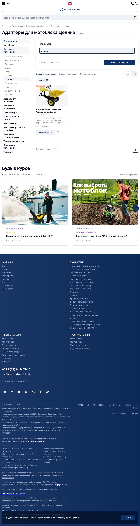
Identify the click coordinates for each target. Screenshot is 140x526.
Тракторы (8, 152)
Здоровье (6, 358)
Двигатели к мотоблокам (9, 146)
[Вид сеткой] (128, 74)
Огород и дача (9, 345)
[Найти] (135, 17)
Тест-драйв (7, 276)
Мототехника (76, 338)
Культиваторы (10, 112)
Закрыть (128, 517)
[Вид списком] (134, 74)
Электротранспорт (10, 351)
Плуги (7, 72)
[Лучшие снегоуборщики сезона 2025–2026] (35, 212)
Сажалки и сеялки (13, 56)
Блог (4, 282)
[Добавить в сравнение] (63, 132)
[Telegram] (5, 392)
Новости (14, 174)
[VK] (33, 392)
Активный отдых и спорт (13, 355)
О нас (4, 269)
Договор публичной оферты (83, 311)
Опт (3, 266)
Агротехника (10, 41)
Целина (41, 80)
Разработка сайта (119, 414)
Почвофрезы (11, 83)
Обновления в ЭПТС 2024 (82, 328)
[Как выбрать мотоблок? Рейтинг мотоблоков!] (105, 212)
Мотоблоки (8, 45)
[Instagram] (26, 392)
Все (4, 174)
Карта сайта (7, 289)
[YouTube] (19, 392)
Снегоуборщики (12, 91)
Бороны (8, 87)
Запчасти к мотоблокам (9, 106)
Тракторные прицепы (13, 141)
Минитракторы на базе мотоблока (14, 128)
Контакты (6, 272)
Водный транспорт (11, 348)
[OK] (40, 392)
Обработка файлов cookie (82, 321)
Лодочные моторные (80, 348)
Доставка (74, 292)
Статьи (38, 174)
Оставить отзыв (77, 308)
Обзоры (26, 174)
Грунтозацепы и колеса (11, 117)
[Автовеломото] (70, 3)
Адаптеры (9, 79)
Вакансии (6, 279)
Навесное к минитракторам (11, 135)
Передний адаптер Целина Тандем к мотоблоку (48, 110)
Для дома (6, 361)
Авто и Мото (7, 338)
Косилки (8, 75)
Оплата (73, 295)
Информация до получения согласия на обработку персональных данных (83, 285)
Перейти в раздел (128, 174)
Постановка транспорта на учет (85, 325)
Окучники (9, 64)
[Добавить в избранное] (59, 132)
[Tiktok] (47, 392)
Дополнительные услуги (81, 302)
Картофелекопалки (14, 60)
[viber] (12, 392)
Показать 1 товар (119, 62)
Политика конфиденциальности (84, 266)
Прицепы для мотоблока (9, 100)
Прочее (8, 94)
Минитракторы (10, 123)
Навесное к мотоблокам (9, 50)
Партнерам (7, 285)
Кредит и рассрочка (79, 298)
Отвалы (8, 68)
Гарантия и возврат (79, 305)
